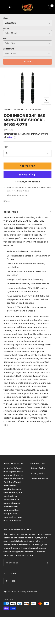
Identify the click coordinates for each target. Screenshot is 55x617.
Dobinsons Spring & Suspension (22, 110)
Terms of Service (39, 478)
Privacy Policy (38, 473)
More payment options (27, 181)
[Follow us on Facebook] (7, 581)
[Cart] (49, 7)
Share (7, 201)
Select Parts (8, 49)
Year (5, 38)
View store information (17, 195)
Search (27, 62)
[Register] (47, 563)
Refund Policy (38, 468)
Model (6, 28)
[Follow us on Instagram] (13, 581)
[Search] (10, 7)
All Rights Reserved (28, 591)
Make (5, 18)
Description (11, 212)
